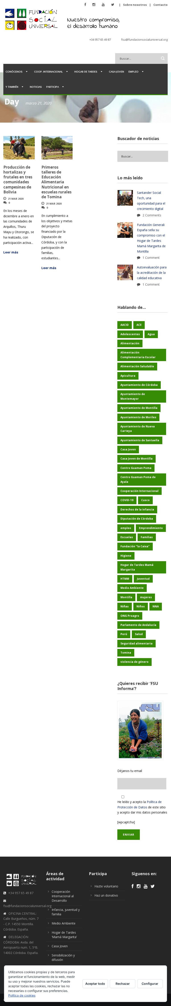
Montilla (126, 597)
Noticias (36, 86)
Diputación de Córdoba (136, 519)
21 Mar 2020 (15, 198)
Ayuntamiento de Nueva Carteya (137, 429)
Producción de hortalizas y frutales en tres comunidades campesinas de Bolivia (17, 179)
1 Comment (151, 257)
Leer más (10, 252)
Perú (123, 634)
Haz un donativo (106, 895)
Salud (139, 634)
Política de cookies (21, 995)
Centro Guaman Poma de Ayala (138, 479)
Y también (12, 86)
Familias (147, 537)
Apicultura (127, 376)
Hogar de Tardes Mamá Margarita (136, 567)
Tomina (125, 653)
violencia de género (134, 662)
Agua (151, 334)
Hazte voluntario (106, 886)
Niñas (124, 606)
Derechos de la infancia (137, 509)
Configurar (150, 983)
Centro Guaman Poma (135, 468)
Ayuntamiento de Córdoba (139, 385)
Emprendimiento (151, 528)
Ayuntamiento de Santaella (139, 440)
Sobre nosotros (135, 5)
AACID (124, 325)
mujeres (146, 597)
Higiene (125, 556)
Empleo (133, 71)
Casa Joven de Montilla (136, 458)
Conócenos (14, 71)
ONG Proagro (129, 616)
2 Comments (151, 215)
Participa (52, 86)
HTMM (124, 579)
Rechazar (123, 983)
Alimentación (129, 343)
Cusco (145, 500)
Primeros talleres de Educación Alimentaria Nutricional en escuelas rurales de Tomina (56, 182)
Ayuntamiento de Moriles (138, 417)
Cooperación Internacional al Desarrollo (63, 896)
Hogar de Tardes (85, 71)
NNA (156, 606)
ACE (139, 325)
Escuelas (126, 537)
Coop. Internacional (48, 71)
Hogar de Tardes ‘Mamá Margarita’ (64, 934)
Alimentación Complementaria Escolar (138, 355)
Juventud (143, 579)
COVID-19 (126, 500)
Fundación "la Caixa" (135, 546)
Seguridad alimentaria (136, 643)
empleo (125, 528)
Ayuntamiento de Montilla (138, 408)
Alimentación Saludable (137, 366)
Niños (140, 606)
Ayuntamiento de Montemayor (132, 396)
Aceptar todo (95, 983)
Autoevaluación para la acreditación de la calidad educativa (152, 272)
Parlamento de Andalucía (138, 625)
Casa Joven (116, 71)
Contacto (160, 5)
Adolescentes (130, 334)
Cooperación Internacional (139, 491)
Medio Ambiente (132, 588)
